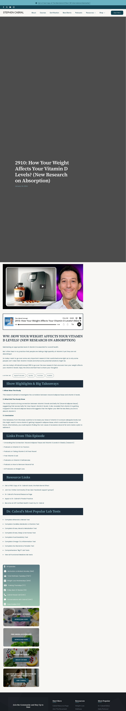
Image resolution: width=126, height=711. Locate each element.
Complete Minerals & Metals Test (17, 520)
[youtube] (10, 7)
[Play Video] (43, 286)
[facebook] (3, 7)
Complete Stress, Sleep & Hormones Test (20, 533)
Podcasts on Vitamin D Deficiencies (17, 460)
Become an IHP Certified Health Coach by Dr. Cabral (24, 503)
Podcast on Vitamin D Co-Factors (16, 447)
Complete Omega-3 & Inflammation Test (20, 541)
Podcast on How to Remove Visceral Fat (19, 464)
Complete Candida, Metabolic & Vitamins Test (22, 524)
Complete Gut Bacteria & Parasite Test (19, 546)
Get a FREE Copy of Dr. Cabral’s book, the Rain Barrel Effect (27, 486)
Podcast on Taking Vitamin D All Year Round (20, 451)
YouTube (40, 375)
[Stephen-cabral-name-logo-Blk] (13, 12)
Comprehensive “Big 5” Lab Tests (17, 550)
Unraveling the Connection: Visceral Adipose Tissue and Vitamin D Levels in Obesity (35, 443)
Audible (49, 375)
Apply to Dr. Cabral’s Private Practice (19, 499)
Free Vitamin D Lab (11, 456)
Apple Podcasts (19, 375)
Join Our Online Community (15, 490)
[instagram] (13, 7)
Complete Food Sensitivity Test (16, 537)
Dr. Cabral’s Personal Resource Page (18, 494)
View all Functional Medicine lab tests (19, 555)
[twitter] (7, 7)
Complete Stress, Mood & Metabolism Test (21, 528)
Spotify (31, 375)
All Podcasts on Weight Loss (14, 469)
